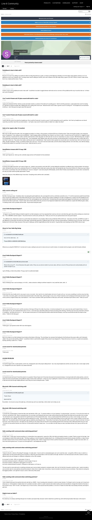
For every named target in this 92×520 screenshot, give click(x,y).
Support (75, 3)
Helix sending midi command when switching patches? (20, 431)
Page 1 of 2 (16, 66)
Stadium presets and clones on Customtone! (46, 38)
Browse (4, 8)
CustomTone (56, 3)
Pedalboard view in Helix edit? (12, 70)
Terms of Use (7, 514)
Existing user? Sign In (79, 6)
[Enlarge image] (15, 241)
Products (47, 3)
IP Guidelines (22, 514)
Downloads (66, 3)
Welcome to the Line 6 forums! (46, 18)
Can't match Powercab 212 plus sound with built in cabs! (20, 98)
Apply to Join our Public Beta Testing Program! (46, 22)
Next (8, 66)
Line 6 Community (10, 3)
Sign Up (88, 6)
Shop (81, 3)
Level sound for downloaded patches (14, 346)
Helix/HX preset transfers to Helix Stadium (46, 26)
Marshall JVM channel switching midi (14, 386)
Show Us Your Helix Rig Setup (12, 228)
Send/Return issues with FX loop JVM (14, 149)
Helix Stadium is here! (46, 30)
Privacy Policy (14, 514)
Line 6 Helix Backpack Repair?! (12, 208)
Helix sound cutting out (10, 190)
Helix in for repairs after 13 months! (14, 128)
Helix (5, 71)
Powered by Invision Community (46, 517)
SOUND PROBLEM (8, 358)
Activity (12, 8)
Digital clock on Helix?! (10, 493)
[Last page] (11, 66)
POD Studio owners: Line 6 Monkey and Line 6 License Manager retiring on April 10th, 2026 (46, 34)
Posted (8, 74)
